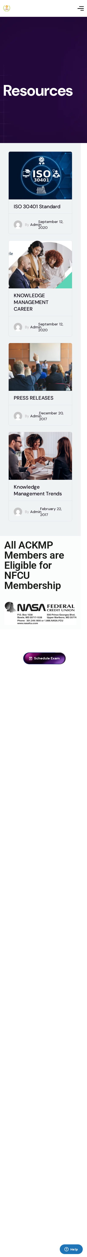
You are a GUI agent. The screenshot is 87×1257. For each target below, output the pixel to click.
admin (35, 224)
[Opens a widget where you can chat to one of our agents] (71, 1249)
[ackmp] (7, 8)
